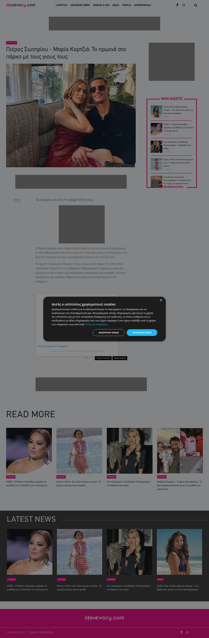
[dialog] (104, 319)
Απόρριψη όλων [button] (109, 332)
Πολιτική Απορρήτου (97, 324)
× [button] (161, 300)
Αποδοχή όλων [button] (141, 332)
